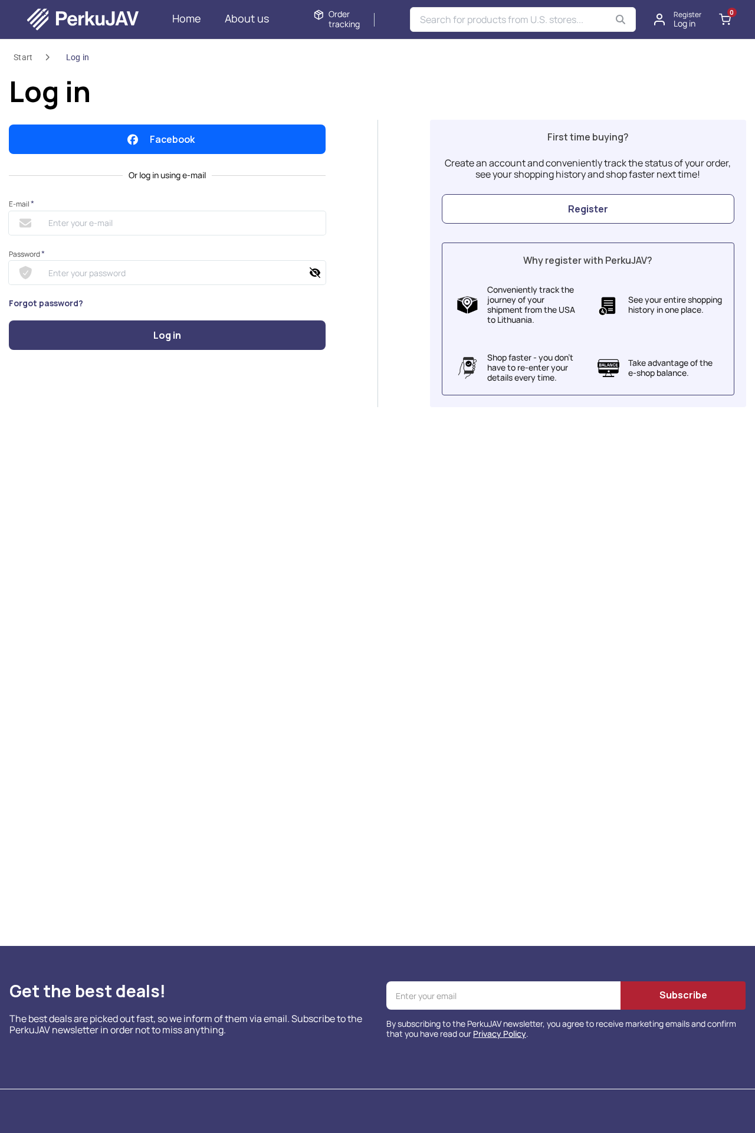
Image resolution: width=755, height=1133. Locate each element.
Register (588, 208)
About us (247, 18)
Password (27, 254)
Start (23, 57)
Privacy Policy (499, 1033)
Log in (78, 57)
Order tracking (344, 19)
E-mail (21, 204)
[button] (678, 19)
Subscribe (683, 994)
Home (186, 18)
